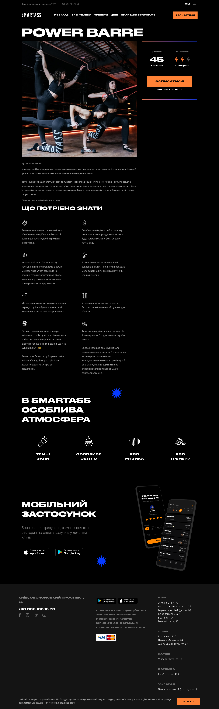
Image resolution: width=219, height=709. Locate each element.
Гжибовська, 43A (168, 674)
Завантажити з (37, 550)
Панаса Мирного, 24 (170, 640)
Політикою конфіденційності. (59, 702)
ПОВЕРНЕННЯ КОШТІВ (114, 619)
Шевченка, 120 (167, 636)
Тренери (101, 15)
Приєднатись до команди (120, 627)
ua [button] (194, 4)
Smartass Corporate (138, 15)
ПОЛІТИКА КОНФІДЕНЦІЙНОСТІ (121, 610)
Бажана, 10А (166, 617)
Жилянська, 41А (168, 602)
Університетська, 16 (170, 659)
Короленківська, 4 (169, 614)
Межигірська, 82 (168, 621)
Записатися (185, 15)
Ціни (114, 15)
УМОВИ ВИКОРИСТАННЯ (116, 614)
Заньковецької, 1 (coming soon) (177, 689)
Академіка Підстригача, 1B (174, 644)
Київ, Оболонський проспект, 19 (38, 4)
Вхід (187, 4)
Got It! (188, 701)
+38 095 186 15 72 (70, 4)
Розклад (61, 15)
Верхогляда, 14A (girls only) (174, 610)
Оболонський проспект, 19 (174, 606)
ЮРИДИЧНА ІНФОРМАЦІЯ (117, 623)
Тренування (81, 15)
